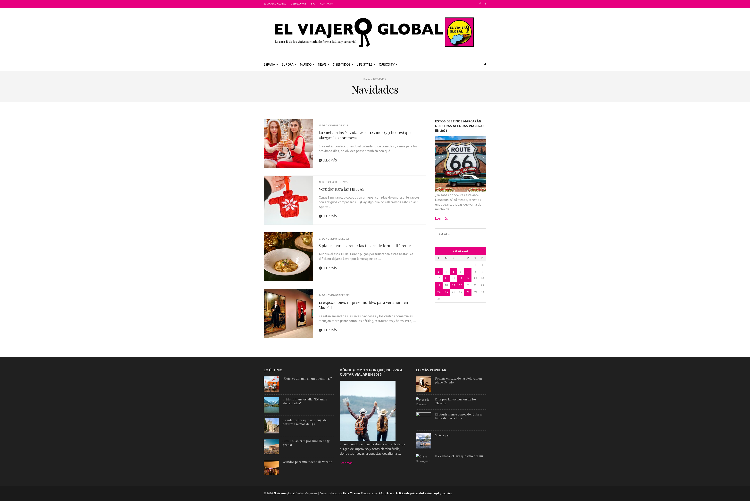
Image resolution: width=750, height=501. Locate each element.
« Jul (438, 251)
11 (446, 278)
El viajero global (275, 3)
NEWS (322, 64)
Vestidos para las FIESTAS (341, 189)
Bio (313, 3)
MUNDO (306, 64)
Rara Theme (351, 493)
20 (460, 285)
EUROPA (288, 64)
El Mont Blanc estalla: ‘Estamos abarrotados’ (304, 401)
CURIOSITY (387, 64)
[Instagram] (485, 3)
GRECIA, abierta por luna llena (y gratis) (305, 443)
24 (438, 292)
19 (453, 285)
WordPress (386, 493)
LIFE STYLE (364, 64)
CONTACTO (326, 3)
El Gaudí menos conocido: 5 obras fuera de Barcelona (459, 416)
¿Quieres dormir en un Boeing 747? (307, 378)
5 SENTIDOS (341, 64)
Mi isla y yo (442, 435)
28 (468, 292)
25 (446, 292)
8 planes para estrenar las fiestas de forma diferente (365, 245)
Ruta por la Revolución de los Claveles (455, 401)
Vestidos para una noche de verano (307, 462)
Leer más (329, 160)
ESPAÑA (269, 64)
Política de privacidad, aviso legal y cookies (424, 493)
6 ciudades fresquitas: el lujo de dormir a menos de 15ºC (304, 422)
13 (460, 278)
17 (438, 285)
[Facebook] (480, 3)
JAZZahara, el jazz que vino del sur (459, 456)
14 (468, 278)
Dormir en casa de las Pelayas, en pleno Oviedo (458, 380)
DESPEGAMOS (298, 3)
